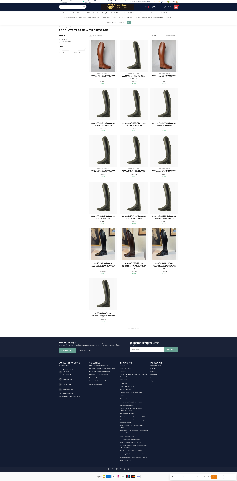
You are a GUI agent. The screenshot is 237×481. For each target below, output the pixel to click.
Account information (155, 365)
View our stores (85, 350)
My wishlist (153, 375)
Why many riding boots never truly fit (130, 439)
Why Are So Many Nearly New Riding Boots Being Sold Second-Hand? (133, 447)
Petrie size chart (124, 399)
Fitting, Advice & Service (109, 18)
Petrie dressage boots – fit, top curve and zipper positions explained (133, 421)
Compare (153, 378)
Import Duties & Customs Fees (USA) (79, 13)
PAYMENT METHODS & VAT (127, 386)
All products (153, 381)
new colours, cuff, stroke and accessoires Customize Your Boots (131, 409)
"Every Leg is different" (125, 18)
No (221, 477)
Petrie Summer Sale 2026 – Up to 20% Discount (133, 451)
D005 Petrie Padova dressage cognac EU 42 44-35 (164, 76)
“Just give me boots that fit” (127, 414)
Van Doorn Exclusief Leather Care (89, 18)
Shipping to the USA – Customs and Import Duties (133, 457)
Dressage (73, 27)
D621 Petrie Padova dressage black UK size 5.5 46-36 (164, 217)
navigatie (121, 22)
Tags (66, 27)
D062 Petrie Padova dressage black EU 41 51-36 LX (164, 171)
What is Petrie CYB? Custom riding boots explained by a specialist (134, 432)
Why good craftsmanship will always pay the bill (149, 18)
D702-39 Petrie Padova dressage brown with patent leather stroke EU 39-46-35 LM (134, 266)
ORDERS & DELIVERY (126, 368)
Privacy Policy (123, 383)
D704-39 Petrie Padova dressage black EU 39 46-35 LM (103, 315)
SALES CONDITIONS (125, 389)
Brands (169, 18)
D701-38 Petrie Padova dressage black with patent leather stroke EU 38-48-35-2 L (103, 266)
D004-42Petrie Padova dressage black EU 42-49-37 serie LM (133, 77)
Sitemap (122, 396)
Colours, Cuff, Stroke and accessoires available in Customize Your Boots (133, 376)
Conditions (123, 371)
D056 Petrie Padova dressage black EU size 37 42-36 (103, 171)
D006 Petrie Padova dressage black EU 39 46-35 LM (103, 124)
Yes (214, 477)
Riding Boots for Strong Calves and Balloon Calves (132, 426)
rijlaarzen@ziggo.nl (68, 390)
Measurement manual (70, 18)
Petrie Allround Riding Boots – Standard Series (107, 13)
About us (122, 365)
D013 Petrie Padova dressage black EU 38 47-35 (164, 124)
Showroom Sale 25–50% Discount (161, 13)
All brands (64, 39)
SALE (129, 22)
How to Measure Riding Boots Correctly (131, 402)
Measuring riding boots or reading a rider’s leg (132, 454)
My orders (153, 368)
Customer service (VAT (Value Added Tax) (131, 392)
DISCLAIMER (123, 380)
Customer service (111, 22)
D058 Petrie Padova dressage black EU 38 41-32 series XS (134, 171)
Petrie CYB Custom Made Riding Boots (136, 13)
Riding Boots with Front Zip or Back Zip (130, 442)
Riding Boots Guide (125, 460)
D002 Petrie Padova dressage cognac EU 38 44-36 (103, 76)
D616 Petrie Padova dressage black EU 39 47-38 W (134, 217)
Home (64, 13)
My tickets (153, 371)
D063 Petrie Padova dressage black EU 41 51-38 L (103, 217)
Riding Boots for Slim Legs (127, 436)
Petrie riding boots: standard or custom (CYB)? (132, 417)
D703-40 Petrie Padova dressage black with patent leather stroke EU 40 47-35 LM (164, 266)
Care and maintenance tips (127, 405)
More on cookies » (229, 477)
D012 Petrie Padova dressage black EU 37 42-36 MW (134, 124)
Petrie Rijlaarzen (66, 41)
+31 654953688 (67, 379)
